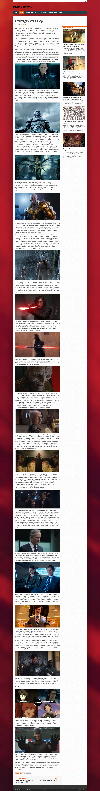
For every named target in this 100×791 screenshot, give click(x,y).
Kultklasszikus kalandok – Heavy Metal (72, 97)
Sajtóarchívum (52, 12)
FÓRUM (60, 12)
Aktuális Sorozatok (40, 12)
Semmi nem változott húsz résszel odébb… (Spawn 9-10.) (25, 781)
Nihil (23, 24)
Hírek (16, 12)
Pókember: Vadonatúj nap (69, 72)
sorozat (21, 722)
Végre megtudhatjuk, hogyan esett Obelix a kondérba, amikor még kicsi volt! (74, 45)
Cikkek (21, 12)
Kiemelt (29, 773)
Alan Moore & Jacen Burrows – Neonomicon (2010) (73, 149)
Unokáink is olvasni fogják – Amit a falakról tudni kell (74, 122)
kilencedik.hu (17, 17)
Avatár (16, 722)
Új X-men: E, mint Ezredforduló (48, 780)
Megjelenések (29, 12)
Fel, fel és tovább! (81, 789)
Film (25, 773)
